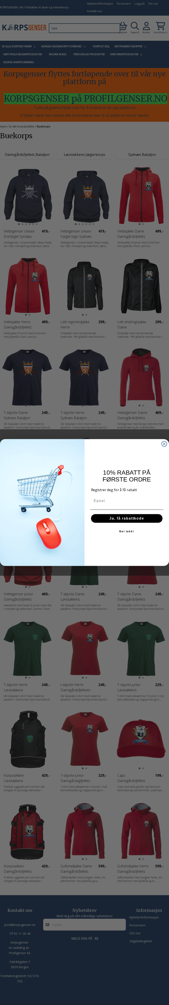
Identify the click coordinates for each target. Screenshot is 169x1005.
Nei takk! (126, 531)
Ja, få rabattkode (126, 518)
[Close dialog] (164, 443)
